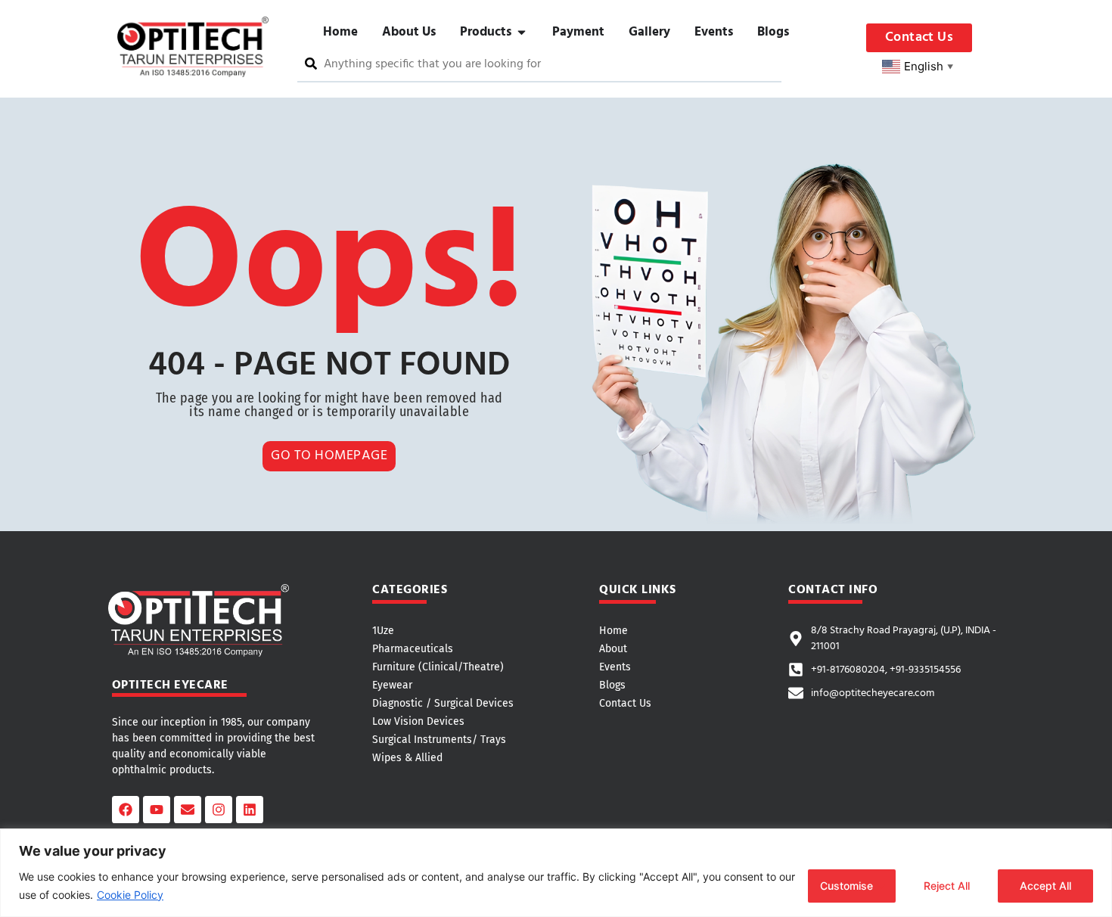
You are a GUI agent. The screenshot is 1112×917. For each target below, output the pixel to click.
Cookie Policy (130, 894)
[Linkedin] (249, 809)
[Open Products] (521, 32)
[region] (556, 872)
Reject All (947, 885)
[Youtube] (156, 809)
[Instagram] (218, 809)
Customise (846, 885)
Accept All (1045, 885)
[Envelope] (187, 809)
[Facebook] (125, 809)
